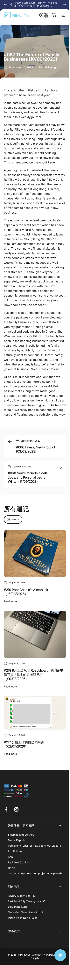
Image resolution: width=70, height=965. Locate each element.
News (11, 867)
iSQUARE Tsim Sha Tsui (22, 895)
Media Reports (16, 840)
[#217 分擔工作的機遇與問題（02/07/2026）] (35, 713)
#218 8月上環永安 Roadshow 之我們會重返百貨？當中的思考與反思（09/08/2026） (33, 674)
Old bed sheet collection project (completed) (35, 873)
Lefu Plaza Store (18, 906)
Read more (10, 601)
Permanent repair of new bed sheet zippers (34, 845)
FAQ (10, 856)
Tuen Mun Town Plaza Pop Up (26, 912)
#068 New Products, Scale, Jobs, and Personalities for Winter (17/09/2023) (28, 477)
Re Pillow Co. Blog (19, 862)
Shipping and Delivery (21, 834)
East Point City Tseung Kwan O (26, 901)
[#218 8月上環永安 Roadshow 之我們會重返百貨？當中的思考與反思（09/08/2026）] (35, 634)
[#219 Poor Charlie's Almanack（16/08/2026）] (35, 553)
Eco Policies (15, 851)
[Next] (64, 4)
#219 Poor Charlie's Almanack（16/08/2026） (26, 592)
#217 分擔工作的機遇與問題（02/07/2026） (24, 744)
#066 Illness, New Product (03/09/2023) (35, 449)
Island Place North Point (22, 917)
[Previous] (5, 4)
